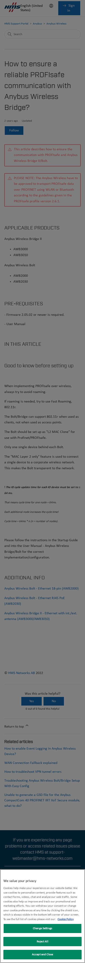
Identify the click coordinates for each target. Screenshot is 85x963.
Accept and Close (42, 954)
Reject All (42, 941)
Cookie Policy (66, 919)
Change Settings (42, 928)
